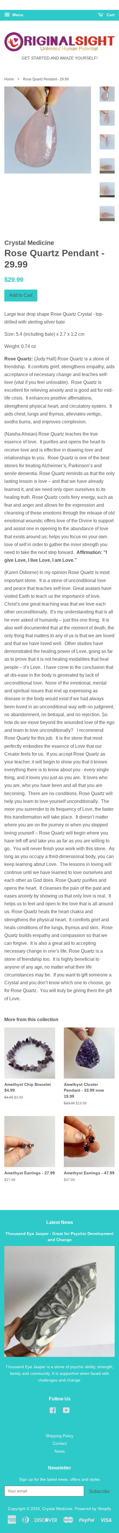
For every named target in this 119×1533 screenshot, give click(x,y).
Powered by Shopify (93, 1509)
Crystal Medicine (57, 1509)
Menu (17, 14)
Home (9, 79)
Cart (110, 14)
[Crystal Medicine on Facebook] (52, 1411)
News (60, 1451)
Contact (60, 1443)
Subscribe (99, 1491)
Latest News (59, 1222)
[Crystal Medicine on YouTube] (66, 1411)
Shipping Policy (59, 1436)
